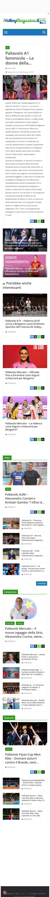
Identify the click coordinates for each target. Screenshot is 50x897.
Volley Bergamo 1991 (26, 72)
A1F (7, 47)
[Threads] (42, 221)
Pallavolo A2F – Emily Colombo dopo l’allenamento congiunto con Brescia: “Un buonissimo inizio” (32, 553)
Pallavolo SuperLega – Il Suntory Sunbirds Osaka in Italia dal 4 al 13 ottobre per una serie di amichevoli (33, 672)
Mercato (20, 623)
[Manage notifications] (5, 892)
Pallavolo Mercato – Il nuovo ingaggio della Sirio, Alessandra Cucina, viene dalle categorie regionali (24, 632)
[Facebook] (31, 221)
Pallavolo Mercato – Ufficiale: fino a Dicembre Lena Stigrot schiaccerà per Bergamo (22, 375)
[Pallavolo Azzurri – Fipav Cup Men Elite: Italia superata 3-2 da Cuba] (11, 815)
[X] (35, 221)
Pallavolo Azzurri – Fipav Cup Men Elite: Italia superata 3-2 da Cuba (32, 813)
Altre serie (10, 623)
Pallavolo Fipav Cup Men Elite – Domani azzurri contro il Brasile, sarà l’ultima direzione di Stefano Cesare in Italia (23, 758)
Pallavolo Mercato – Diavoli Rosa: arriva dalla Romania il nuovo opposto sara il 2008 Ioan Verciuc (33, 702)
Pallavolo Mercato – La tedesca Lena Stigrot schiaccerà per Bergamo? (23, 426)
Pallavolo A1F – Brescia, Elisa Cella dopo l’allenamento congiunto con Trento (32, 537)
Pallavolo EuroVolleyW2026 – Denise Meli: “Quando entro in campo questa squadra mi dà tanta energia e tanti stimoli (33, 782)
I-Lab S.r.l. (24, 893)
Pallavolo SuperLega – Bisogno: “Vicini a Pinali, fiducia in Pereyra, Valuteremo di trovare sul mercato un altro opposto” (24, 244)
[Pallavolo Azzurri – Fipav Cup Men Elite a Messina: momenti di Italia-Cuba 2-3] (11, 800)
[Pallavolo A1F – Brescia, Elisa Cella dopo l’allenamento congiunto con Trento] (11, 540)
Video (8, 489)
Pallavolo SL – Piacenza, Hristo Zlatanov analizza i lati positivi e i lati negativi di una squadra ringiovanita (33, 522)
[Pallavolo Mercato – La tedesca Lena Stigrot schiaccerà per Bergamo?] (25, 398)
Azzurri (8, 749)
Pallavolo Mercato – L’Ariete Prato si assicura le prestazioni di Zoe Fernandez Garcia (33, 656)
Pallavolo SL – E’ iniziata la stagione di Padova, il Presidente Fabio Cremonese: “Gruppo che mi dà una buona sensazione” (33, 687)
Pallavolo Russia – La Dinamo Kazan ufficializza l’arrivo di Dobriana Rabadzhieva (24, 271)
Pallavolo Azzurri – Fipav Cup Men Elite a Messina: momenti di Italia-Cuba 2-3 (33, 797)
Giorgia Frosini (12, 72)
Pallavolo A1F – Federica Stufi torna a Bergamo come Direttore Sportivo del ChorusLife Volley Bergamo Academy (24, 325)
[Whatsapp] (39, 221)
